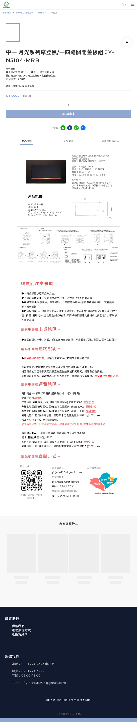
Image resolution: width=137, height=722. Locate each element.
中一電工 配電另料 (25, 12)
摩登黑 (54, 12)
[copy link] (83, 127)
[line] (62, 127)
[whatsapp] (76, 127)
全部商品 (7, 12)
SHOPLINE (75, 713)
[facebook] (69, 127)
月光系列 (42, 12)
